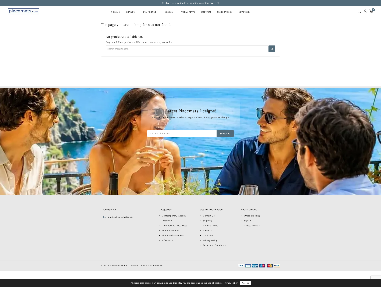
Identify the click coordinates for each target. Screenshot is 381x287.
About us (207, 230)
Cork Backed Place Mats (174, 225)
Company (208, 235)
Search (271, 48)
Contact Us (208, 215)
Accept (245, 283)
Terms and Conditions (214, 245)
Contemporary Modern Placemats (174, 218)
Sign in (248, 220)
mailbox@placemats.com (120, 217)
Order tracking (252, 215)
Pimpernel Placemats (173, 235)
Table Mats (167, 240)
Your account (249, 209)
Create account (252, 225)
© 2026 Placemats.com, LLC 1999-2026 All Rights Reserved (132, 265)
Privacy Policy (210, 240)
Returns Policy (210, 225)
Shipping (207, 220)
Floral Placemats (170, 230)
